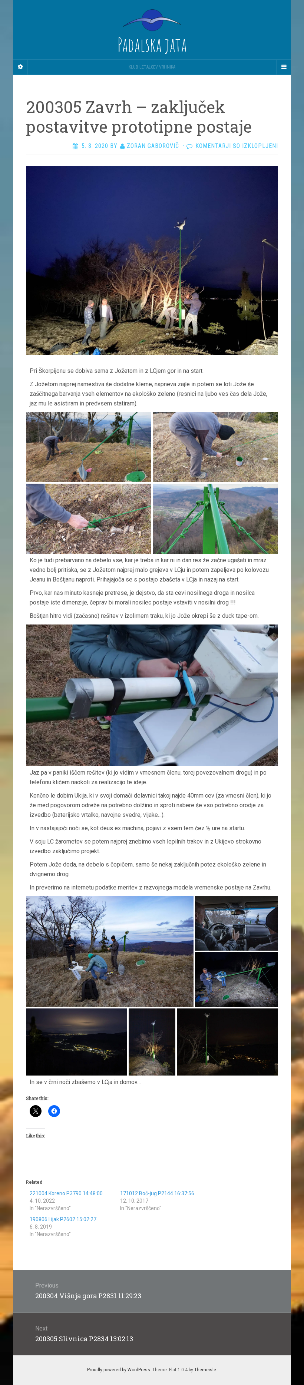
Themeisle (205, 1369)
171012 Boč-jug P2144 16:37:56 (157, 1193)
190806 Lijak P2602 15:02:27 (63, 1219)
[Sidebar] (20, 67)
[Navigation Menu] (283, 67)
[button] (88, 447)
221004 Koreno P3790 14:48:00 (66, 1193)
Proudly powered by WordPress (118, 1369)
